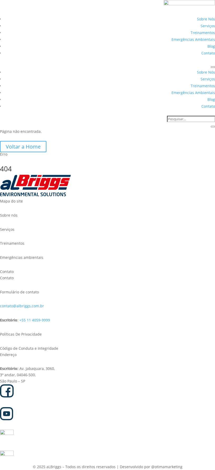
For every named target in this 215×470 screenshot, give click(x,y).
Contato (208, 53)
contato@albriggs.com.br (22, 305)
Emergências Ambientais (193, 39)
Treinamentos (203, 32)
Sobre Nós (206, 19)
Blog (211, 46)
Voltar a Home (23, 146)
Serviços (208, 25)
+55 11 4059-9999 (34, 320)
